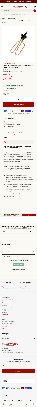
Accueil (3, 18)
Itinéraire (5, 314)
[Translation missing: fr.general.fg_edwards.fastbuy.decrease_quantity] (12, 99)
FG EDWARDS (5, 350)
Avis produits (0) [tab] (10, 251)
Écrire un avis (18, 264)
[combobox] (18, 10)
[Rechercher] (34, 10)
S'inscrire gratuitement (29, 215)
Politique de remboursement (11, 401)
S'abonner (18, 371)
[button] (2, 7)
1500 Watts (8, 78)
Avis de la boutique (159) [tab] (27, 251)
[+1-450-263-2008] (26, 7)
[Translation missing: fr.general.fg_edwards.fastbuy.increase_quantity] (25, 99)
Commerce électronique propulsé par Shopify (13, 352)
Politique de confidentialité (26, 401)
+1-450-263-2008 (8, 300)
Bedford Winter (11, 18)
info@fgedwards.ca (8, 302)
